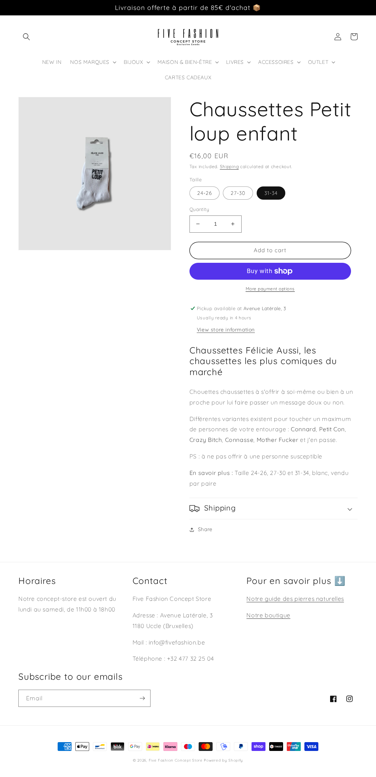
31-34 (271, 193)
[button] (26, 37)
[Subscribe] (142, 698)
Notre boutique (268, 615)
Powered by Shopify (223, 760)
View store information (226, 329)
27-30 (238, 193)
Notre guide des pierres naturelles (295, 598)
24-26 (204, 193)
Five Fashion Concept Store (176, 760)
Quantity (199, 209)
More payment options (270, 288)
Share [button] (205, 529)
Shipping (229, 166)
